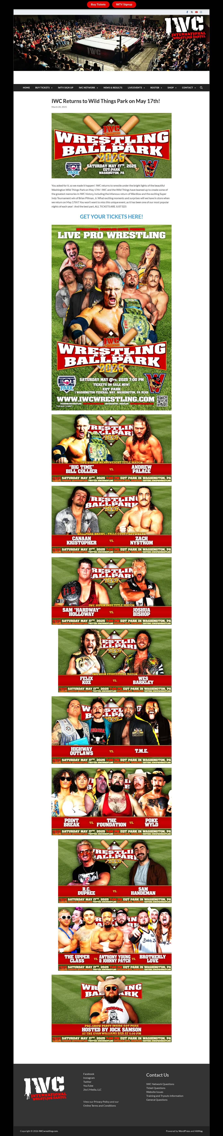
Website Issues (154, 1091)
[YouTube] (196, 12)
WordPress (184, 1131)
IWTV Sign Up (65, 87)
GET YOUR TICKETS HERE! (111, 216)
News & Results (113, 87)
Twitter (87, 1081)
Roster (154, 87)
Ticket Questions (155, 1087)
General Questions (156, 1099)
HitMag (198, 1131)
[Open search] (201, 88)
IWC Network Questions (160, 1083)
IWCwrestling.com (48, 1131)
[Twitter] (192, 12)
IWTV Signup (124, 4)
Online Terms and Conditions (99, 1105)
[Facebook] (187, 12)
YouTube (88, 1085)
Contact (187, 87)
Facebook (88, 1073)
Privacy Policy (102, 1101)
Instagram (89, 1077)
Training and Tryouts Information (164, 1095)
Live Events (135, 87)
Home (26, 87)
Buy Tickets (98, 4)
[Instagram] (201, 12)
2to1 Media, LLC (92, 1089)
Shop (170, 87)
